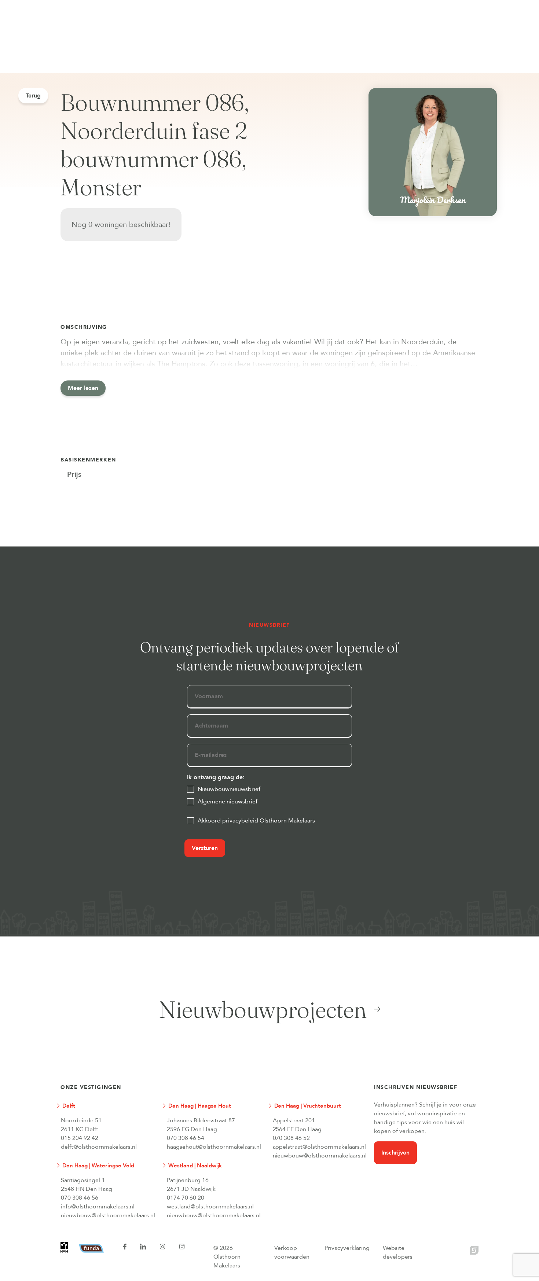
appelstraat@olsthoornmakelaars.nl (319, 1147)
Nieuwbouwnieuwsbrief (229, 789)
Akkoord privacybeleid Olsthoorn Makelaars (256, 821)
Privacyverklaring (347, 1248)
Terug (33, 96)
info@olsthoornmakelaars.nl (98, 1207)
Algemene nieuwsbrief (227, 802)
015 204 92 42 (79, 1138)
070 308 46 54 (185, 1138)
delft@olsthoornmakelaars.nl (99, 1147)
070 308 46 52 (291, 1138)
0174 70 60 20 (185, 1198)
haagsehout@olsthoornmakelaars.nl (214, 1147)
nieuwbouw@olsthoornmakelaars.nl (320, 1156)
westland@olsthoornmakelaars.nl (210, 1207)
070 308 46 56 (79, 1198)
